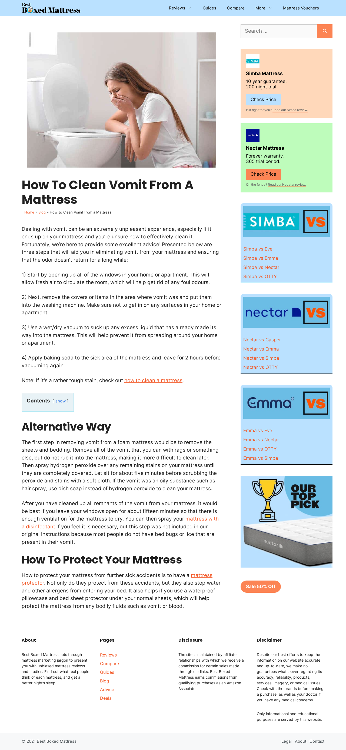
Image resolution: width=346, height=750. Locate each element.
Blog (42, 212)
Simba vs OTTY (260, 276)
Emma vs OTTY (260, 449)
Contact (317, 741)
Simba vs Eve (257, 249)
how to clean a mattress (153, 380)
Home (29, 212)
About (300, 741)
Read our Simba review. (290, 110)
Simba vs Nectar (261, 267)
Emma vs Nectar (261, 439)
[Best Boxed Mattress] (51, 8)
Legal (286, 741)
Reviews (177, 8)
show (60, 401)
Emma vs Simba (260, 458)
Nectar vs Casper (262, 339)
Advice (107, 689)
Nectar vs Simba (261, 358)
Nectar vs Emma (261, 349)
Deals (105, 698)
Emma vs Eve (257, 430)
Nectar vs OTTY (260, 367)
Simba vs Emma (260, 258)
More (260, 8)
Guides (209, 8)
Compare (236, 8)
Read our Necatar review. (287, 184)
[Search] (324, 31)
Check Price (263, 99)
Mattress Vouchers (301, 8)
